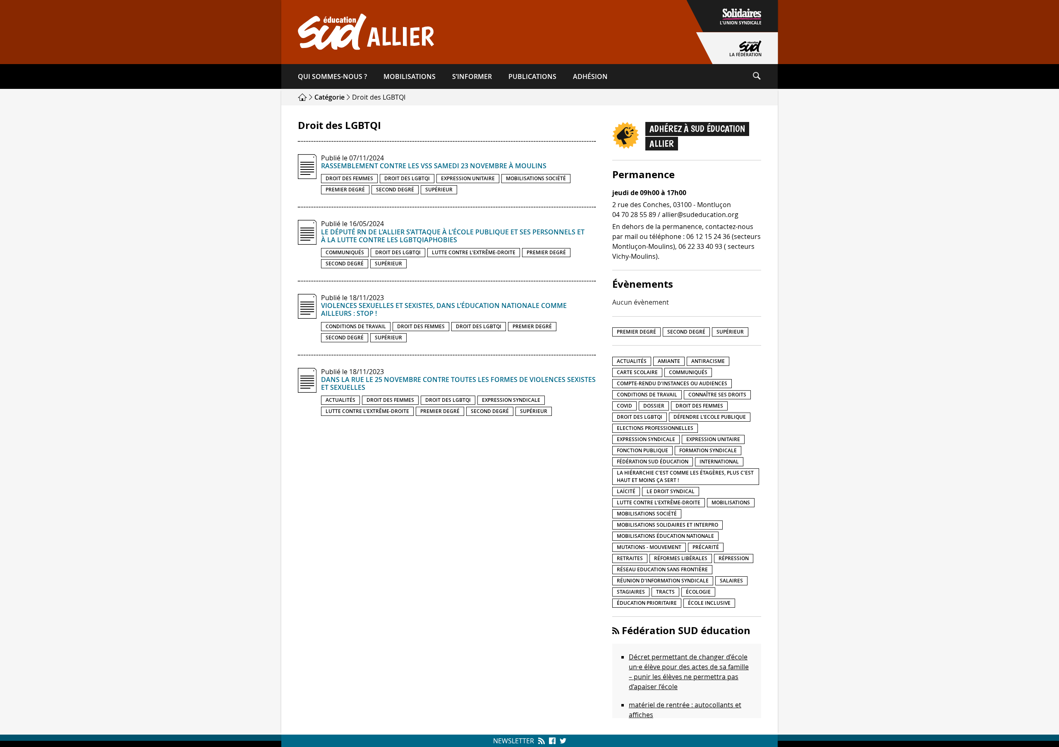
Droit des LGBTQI (407, 178)
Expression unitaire (468, 178)
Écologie (698, 591)
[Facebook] (552, 740)
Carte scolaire (637, 372)
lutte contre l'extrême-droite (473, 252)
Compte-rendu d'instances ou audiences (672, 383)
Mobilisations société (536, 178)
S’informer (472, 76)
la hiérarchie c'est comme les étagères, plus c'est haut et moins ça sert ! (685, 476)
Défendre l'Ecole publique (709, 416)
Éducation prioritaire (647, 602)
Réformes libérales (680, 558)
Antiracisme (708, 361)
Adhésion (590, 76)
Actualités (340, 399)
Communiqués (345, 252)
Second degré (395, 189)
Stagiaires (631, 591)
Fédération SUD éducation (652, 461)
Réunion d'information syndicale (663, 580)
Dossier (653, 405)
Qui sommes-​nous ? (332, 76)
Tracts (665, 591)
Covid (624, 405)
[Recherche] (765, 76)
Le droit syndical (671, 491)
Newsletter (513, 740)
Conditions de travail (356, 326)
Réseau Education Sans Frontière (662, 569)
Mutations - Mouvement (649, 547)
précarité (705, 547)
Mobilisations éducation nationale (665, 535)
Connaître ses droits (717, 394)
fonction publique (642, 450)
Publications (532, 76)
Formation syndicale (708, 450)
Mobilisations (409, 76)
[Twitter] (562, 740)
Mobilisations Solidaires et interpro (667, 524)
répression (734, 558)
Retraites (630, 558)
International (719, 461)
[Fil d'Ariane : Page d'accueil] (303, 97)
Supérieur (439, 189)
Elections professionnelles (655, 428)
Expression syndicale (511, 399)
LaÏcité (626, 491)
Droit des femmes (349, 178)
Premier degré (345, 189)
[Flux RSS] (541, 740)
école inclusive (709, 602)
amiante (669, 361)
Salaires (731, 580)
